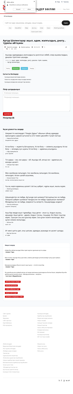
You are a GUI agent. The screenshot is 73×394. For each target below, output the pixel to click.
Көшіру (32, 68)
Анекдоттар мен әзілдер (44, 323)
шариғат (7, 206)
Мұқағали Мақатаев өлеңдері (12, 346)
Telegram (24, 68)
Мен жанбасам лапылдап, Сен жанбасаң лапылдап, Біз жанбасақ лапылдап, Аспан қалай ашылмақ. (32, 174)
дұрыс (16, 140)
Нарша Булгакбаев (12, 138)
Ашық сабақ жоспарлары (45, 327)
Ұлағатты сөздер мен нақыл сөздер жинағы (18, 79)
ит (6, 235)
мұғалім (11, 153)
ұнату (29, 60)
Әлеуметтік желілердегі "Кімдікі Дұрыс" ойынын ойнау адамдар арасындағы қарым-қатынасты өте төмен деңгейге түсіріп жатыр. (33, 134)
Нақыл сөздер (41, 320)
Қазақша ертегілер (43, 334)
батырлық (13, 206)
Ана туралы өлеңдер (9, 348)
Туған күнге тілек (36, 31)
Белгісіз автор (25, 47)
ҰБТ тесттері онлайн (43, 337)
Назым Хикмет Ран (12, 178)
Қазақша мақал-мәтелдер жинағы (15, 77)
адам (17, 60)
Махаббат (18, 28)
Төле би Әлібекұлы (12, 204)
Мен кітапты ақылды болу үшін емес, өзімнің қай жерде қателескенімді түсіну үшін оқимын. (32, 258)
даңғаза (34, 60)
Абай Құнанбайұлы (13, 189)
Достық (34, 28)
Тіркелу (66, 2)
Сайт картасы (7, 320)
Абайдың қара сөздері (10, 351)
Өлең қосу (40, 351)
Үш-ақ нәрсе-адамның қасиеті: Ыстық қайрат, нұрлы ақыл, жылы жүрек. (35, 186)
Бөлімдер (8, 16)
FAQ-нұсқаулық (7, 325)
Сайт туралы (7, 313)
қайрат (7, 191)
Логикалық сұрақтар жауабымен (13, 358)
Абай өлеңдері (7, 344)
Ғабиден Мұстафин (12, 165)
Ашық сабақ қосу (42, 348)
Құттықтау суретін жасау (10, 369)
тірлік (40, 60)
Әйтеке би (10, 222)
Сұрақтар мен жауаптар (10, 355)
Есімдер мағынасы (43, 330)
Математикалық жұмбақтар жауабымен (15, 362)
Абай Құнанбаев (59, 28)
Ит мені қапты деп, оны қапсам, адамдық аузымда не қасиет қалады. (34, 231)
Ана (10, 28)
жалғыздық (23, 60)
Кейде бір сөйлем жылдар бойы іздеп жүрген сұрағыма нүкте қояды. (25, 250)
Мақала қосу (41, 344)
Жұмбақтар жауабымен (44, 316)
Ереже (5, 316)
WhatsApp (16, 68)
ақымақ (44, 60)
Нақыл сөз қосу (42, 346)
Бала (48, 28)
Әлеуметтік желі (9, 140)
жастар (7, 180)
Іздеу (66, 23)
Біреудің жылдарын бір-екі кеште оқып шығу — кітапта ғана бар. (24, 265)
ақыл (13, 60)
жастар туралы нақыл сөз (17, 180)
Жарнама (6, 318)
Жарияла (7, 114)
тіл (6, 167)
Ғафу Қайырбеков (12, 151)
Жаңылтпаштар (42, 325)
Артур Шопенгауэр (14, 62)
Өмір (26, 28)
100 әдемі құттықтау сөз (10, 367)
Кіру (58, 2)
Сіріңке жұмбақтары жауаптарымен (14, 360)
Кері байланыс (7, 323)
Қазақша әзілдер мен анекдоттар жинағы (17, 82)
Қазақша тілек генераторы (11, 372)
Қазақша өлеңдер (42, 313)
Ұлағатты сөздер (12, 47)
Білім (41, 28)
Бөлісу (8, 68)
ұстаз (6, 153)
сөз (8, 167)
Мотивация (40, 332)
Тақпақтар (6, 353)
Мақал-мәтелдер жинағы (45, 318)
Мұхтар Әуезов (11, 233)
